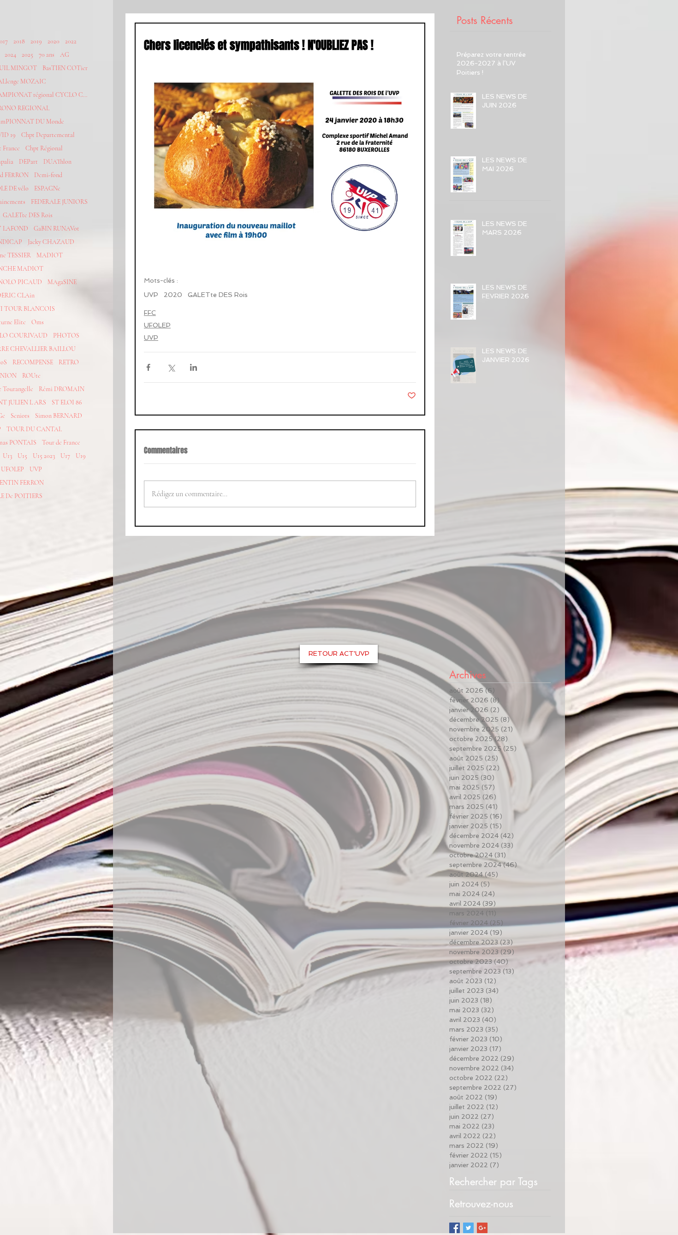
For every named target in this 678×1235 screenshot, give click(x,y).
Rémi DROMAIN (61, 389)
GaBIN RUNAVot (56, 228)
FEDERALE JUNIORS (59, 202)
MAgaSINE (62, 282)
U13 (7, 456)
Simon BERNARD (58, 416)
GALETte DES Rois (28, 215)
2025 (27, 55)
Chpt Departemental (48, 135)
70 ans (46, 55)
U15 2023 (44, 456)
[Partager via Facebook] (148, 367)
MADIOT (49, 255)
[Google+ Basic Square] (482, 1228)
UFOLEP (12, 469)
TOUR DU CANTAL (34, 429)
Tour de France (61, 442)
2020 (53, 41)
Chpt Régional (44, 148)
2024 (10, 55)
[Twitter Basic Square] (468, 1228)
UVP (36, 469)
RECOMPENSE (32, 362)
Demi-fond (48, 175)
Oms (37, 322)
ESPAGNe (47, 188)
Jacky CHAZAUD (51, 242)
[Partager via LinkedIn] (193, 367)
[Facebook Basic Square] (454, 1228)
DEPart (28, 162)
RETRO (69, 362)
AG (64, 55)
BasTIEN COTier (65, 68)
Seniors (20, 416)
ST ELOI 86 (67, 402)
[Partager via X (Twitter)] (171, 367)
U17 (65, 456)
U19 (81, 456)
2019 (36, 41)
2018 (19, 41)
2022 (71, 41)
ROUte (31, 376)
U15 (22, 456)
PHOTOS (66, 335)
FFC (150, 312)
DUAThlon (57, 162)
